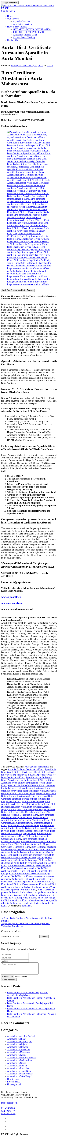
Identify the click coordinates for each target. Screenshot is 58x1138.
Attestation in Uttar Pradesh (20, 1073)
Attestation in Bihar (16, 1039)
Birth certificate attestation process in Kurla (28, 855)
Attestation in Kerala (16, 1055)
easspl (50, 65)
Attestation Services (22, 24)
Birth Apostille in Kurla (33, 801)
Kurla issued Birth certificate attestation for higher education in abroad (28, 885)
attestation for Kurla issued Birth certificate (28, 786)
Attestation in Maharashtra (37, 766)
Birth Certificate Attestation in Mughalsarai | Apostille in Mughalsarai (27, 993)
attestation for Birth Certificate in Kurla (26, 785)
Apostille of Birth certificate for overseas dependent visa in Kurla (28, 773)
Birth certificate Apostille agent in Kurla (36, 809)
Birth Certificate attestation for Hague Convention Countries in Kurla (25, 845)
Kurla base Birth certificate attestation (18, 868)
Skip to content (8, 11)
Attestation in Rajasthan (18, 1068)
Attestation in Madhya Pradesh (21, 1057)
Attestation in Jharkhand (18, 1049)
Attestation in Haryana (17, 1047)
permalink (26, 905)
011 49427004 (8, 1108)
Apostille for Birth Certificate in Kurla (26, 769)
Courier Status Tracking (24, 37)
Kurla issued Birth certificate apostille (29, 879)
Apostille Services (21, 21)
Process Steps (13, 1081)
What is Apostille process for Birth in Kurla (28, 888)
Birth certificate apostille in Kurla (23, 825)
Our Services (13, 18)
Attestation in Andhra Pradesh (21, 1036)
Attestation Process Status (25, 34)
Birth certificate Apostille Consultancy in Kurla (23, 812)
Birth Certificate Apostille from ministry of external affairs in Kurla (28, 823)
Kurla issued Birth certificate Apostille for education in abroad (27, 880)
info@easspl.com (9, 1102)
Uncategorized (14, 1084)
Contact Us (12, 40)
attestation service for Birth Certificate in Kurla (28, 792)
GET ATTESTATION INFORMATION (32, 29)
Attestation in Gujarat (17, 1044)
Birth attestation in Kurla (37, 804)
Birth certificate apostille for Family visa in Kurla (27, 816)
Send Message (8, 980)
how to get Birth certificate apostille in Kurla (26, 858)
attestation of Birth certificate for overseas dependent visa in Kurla (25, 789)
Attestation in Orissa (16, 1063)
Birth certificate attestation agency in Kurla (28, 832)
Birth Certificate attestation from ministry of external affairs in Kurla (28, 848)
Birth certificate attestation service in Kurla (27, 856)
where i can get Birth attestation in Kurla (27, 895)
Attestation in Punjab (17, 1065)
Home (10, 16)
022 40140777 (8, 1110)
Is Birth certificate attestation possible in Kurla (29, 865)
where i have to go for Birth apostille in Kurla (27, 896)
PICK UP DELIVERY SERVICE (29, 32)
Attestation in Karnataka (18, 1052)
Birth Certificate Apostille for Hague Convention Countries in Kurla (25, 818)
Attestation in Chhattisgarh (19, 1041)
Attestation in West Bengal (19, 1076)
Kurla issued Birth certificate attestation (19, 884)
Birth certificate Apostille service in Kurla (29, 831)
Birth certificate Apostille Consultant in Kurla (26, 813)
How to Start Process (17, 26)
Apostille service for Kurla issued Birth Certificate (31, 780)
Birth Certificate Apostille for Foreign (17, 290)
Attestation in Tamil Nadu (19, 1071)
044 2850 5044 (8, 1113)
